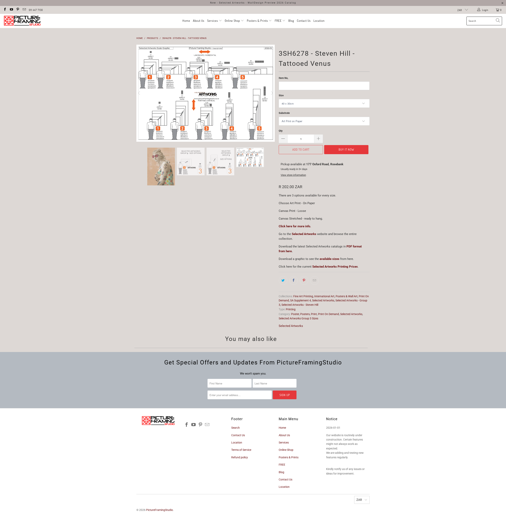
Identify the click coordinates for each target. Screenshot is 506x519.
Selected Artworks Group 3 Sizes (298, 318)
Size (281, 95)
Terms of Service (241, 449)
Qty (281, 130)
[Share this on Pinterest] (304, 280)
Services (213, 21)
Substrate (284, 112)
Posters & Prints (257, 21)
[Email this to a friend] (314, 280)
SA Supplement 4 (300, 300)
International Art (324, 296)
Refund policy (239, 457)
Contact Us (304, 21)
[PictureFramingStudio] (22, 21)
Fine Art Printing (303, 296)
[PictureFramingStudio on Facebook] (5, 9)
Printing (290, 309)
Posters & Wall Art (347, 296)
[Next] (272, 94)
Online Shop (232, 21)
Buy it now (346, 149)
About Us (198, 21)
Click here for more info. (295, 226)
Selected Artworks (304, 234)
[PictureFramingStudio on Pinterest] (17, 9)
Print (314, 314)
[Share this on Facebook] (293, 280)
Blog (291, 21)
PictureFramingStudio (159, 509)
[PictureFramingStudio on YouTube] (11, 9)
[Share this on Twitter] (283, 280)
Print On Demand (328, 314)
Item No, (283, 77)
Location (319, 21)
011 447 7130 (36, 9)
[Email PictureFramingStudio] (24, 9)
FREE (278, 21)
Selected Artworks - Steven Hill (299, 304)
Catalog (290, 2)
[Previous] (139, 94)
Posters (305, 314)
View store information (293, 175)
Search (235, 427)
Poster (295, 314)
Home (186, 21)
